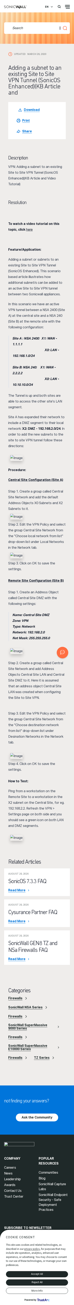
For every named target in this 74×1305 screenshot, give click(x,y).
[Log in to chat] (62, 652)
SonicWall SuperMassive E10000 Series (27, 1047)
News (8, 1173)
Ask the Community (37, 1117)
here (29, 230)
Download (32, 110)
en (47, 6)
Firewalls (15, 998)
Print (26, 120)
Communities (48, 1172)
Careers (10, 1168)
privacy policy (32, 1249)
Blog (42, 1178)
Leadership (12, 1179)
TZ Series (42, 1058)
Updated (20, 54)
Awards (9, 1185)
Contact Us (13, 1191)
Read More (16, 890)
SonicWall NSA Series (25, 1007)
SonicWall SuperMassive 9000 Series (27, 1026)
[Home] (15, 7)
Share (27, 131)
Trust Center (13, 1196)
